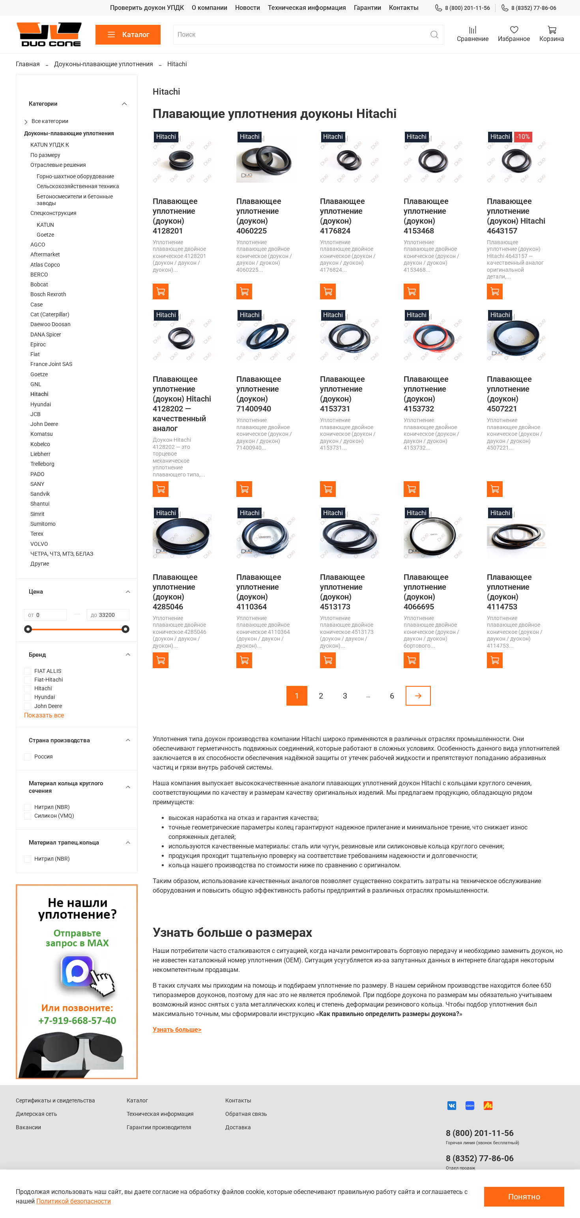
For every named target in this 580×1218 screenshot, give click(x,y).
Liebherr (40, 454)
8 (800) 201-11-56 (467, 8)
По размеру (45, 155)
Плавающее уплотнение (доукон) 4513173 (342, 591)
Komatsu (41, 434)
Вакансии (28, 1127)
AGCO (37, 244)
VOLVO (39, 544)
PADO (37, 474)
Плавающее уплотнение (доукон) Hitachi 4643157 (516, 215)
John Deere (44, 424)
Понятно (524, 1196)
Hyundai (40, 404)
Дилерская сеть (36, 1114)
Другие (39, 563)
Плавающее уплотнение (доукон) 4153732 (426, 393)
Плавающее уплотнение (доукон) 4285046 (175, 591)
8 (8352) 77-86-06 (533, 8)
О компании (209, 7)
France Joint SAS (51, 364)
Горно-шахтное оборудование (75, 176)
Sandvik (40, 494)
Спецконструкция (53, 213)
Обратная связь (246, 1114)
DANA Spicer (45, 334)
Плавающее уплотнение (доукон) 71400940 (258, 393)
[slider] (28, 629)
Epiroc (38, 344)
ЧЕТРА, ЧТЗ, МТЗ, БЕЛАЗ (61, 554)
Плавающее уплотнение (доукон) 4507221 (509, 393)
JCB (35, 414)
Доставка (238, 1127)
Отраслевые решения (58, 165)
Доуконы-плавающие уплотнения (103, 64)
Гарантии (367, 7)
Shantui (39, 504)
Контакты (404, 7)
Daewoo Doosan (50, 324)
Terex (36, 534)
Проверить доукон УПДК (147, 7)
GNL (35, 384)
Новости (247, 7)
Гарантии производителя (159, 1127)
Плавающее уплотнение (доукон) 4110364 (258, 591)
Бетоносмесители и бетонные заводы (75, 200)
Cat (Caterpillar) (49, 314)
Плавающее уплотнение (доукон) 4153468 (426, 215)
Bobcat (39, 284)
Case (36, 304)
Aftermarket (45, 254)
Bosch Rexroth (48, 294)
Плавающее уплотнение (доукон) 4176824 (342, 215)
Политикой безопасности (73, 1201)
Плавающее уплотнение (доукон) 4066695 (426, 591)
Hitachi (39, 394)
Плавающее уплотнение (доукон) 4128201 (175, 215)
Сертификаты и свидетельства (55, 1100)
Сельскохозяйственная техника (78, 186)
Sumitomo (43, 524)
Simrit (37, 514)
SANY (37, 484)
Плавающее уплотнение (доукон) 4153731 (342, 393)
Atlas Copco (45, 265)
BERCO (39, 274)
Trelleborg (42, 464)
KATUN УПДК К (49, 145)
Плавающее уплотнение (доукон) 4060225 (258, 215)
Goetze (45, 235)
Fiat (35, 354)
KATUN (45, 225)
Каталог (136, 34)
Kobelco (40, 444)
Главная (28, 64)
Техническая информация (307, 7)
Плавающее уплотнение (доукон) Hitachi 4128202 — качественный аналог (182, 403)
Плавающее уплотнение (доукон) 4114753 (509, 591)
